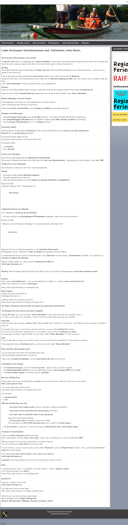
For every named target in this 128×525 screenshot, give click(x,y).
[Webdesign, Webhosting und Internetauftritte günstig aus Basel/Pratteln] (5, 516)
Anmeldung (23, 43)
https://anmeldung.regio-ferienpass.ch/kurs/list (19, 105)
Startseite (8, 43)
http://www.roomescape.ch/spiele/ (21, 418)
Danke (85, 43)
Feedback (53, 43)
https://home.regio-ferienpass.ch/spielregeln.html (20, 474)
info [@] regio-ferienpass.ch (59, 514)
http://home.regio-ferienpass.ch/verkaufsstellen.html (21, 139)
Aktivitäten (39, 43)
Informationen (70, 43)
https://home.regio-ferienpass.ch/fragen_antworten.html (22, 302)
